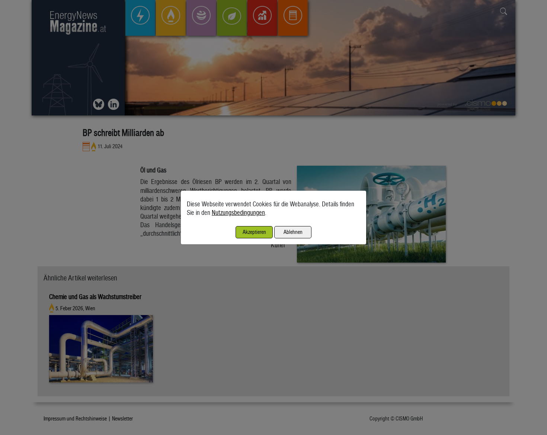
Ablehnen (293, 232)
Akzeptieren (254, 232)
